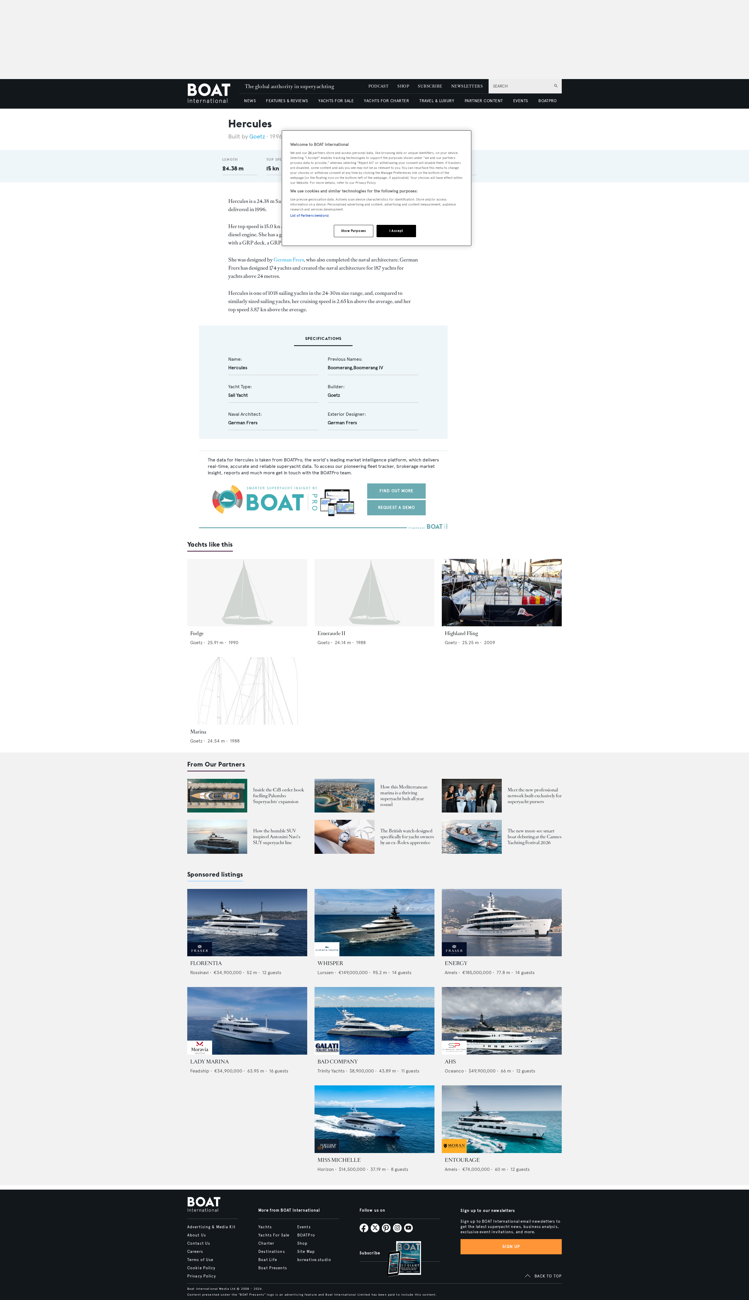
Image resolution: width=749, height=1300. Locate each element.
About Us (196, 1235)
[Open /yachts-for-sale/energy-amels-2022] (502, 923)
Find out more (396, 490)
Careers (195, 1251)
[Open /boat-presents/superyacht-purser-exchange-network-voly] (472, 795)
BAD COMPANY (337, 1061)
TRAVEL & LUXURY (436, 100)
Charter (266, 1243)
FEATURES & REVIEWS (287, 100)
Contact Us (198, 1243)
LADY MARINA (209, 1061)
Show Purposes (353, 231)
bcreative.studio (314, 1260)
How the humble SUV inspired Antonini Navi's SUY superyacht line (276, 837)
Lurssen (325, 972)
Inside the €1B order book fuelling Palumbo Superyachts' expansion (278, 796)
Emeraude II (331, 633)
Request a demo (396, 507)
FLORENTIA (206, 963)
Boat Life (267, 1260)
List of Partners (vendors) (309, 215)
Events (304, 1227)
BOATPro (306, 1235)
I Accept (396, 231)
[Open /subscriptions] (399, 1259)
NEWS (250, 100)
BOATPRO (547, 100)
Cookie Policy (201, 1268)
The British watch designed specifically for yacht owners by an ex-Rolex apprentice (407, 837)
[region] (376, 188)
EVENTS (520, 100)
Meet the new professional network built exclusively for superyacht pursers (535, 796)
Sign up (511, 1246)
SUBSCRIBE (430, 86)
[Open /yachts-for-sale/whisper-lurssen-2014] (374, 923)
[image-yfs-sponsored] (199, 954)
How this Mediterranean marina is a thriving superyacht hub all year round (403, 796)
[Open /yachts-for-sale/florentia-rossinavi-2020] (247, 923)
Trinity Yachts (331, 1071)
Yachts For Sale (273, 1235)
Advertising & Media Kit (211, 1227)
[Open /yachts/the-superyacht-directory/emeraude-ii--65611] (374, 593)
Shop (302, 1243)
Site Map (306, 1251)
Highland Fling (461, 633)
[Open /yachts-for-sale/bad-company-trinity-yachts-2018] (374, 1021)
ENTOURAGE (462, 1160)
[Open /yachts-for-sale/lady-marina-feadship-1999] (247, 1021)
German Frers (289, 259)
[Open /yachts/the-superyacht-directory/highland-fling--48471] (502, 593)
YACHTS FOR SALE (336, 100)
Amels (451, 972)
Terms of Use (200, 1260)
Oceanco (454, 1071)
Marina (198, 731)
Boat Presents (272, 1268)
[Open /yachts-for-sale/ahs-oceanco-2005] (502, 1021)
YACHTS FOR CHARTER (386, 100)
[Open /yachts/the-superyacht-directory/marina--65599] (247, 691)
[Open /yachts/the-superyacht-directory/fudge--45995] (247, 593)
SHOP (403, 86)
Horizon (325, 1169)
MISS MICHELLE (339, 1160)
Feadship (199, 1071)
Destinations (271, 1251)
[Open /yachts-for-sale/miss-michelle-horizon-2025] (374, 1119)
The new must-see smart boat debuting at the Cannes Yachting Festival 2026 (534, 837)
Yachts (265, 1227)
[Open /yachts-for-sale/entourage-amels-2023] (502, 1119)
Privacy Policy (201, 1276)
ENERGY (456, 963)
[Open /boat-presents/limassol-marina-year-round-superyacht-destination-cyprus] (344, 795)
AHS (450, 1061)
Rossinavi (199, 972)
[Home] (213, 94)
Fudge (197, 633)
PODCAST (378, 86)
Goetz (257, 136)
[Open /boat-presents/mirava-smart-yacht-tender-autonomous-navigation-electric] (472, 836)
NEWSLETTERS (467, 86)
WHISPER (330, 963)
